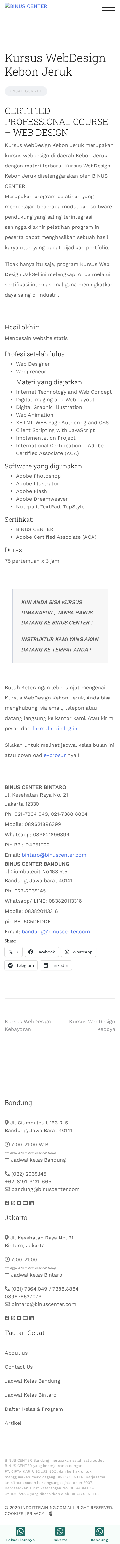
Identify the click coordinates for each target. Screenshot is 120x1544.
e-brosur (55, 755)
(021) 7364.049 (29, 1289)
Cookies (14, 1513)
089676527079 (23, 1296)
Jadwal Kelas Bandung (32, 1381)
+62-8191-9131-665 (28, 1181)
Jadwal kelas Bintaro (36, 1275)
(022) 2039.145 (29, 1174)
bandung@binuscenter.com (56, 932)
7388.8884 (65, 1289)
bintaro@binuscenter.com (54, 855)
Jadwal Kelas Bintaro (31, 1395)
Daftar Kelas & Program (34, 1409)
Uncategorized (26, 91)
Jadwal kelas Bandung (38, 1160)
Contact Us (19, 1367)
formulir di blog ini (55, 728)
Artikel (13, 1423)
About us (16, 1353)
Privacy (35, 1513)
